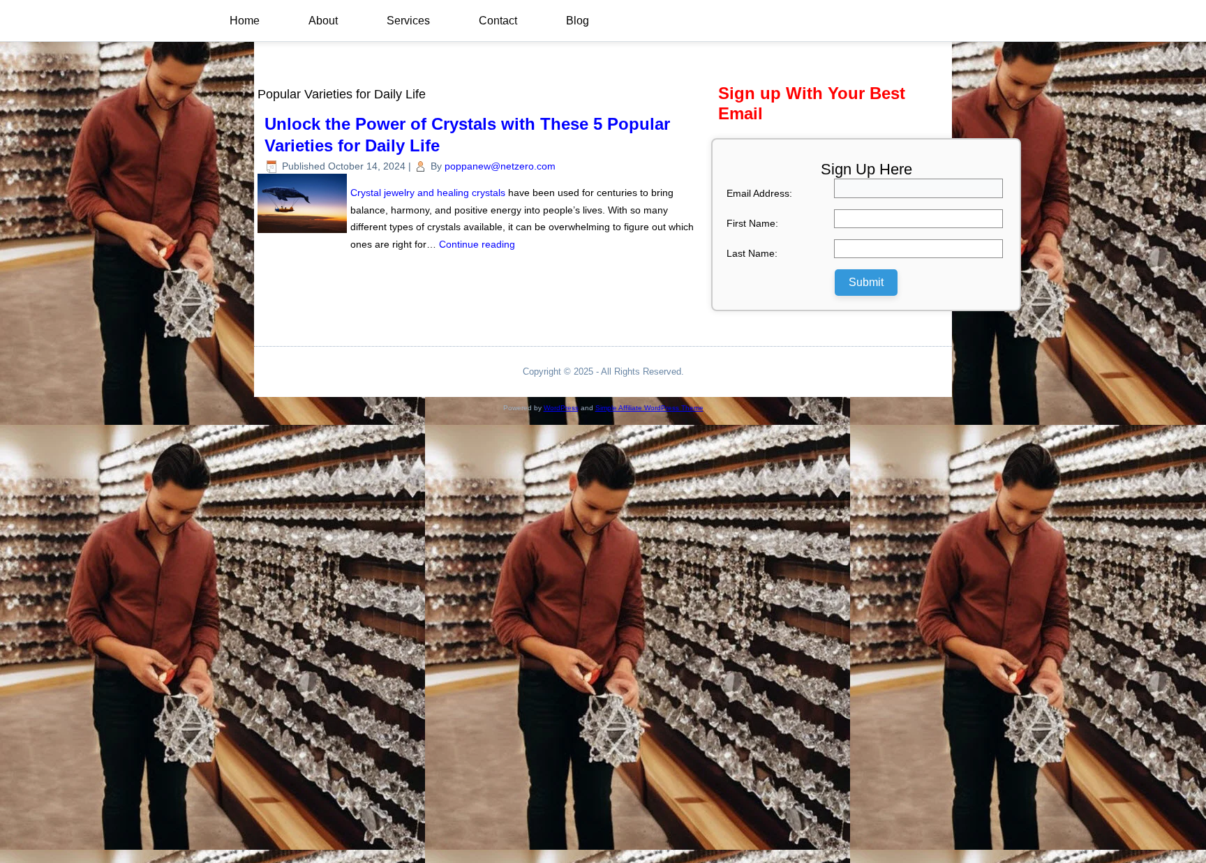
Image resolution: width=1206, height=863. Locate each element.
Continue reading (477, 244)
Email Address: (759, 193)
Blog (577, 21)
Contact (498, 21)
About (323, 21)
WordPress (561, 408)
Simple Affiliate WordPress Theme (649, 408)
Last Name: (752, 253)
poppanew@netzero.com (500, 166)
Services (408, 21)
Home (245, 21)
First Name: (752, 223)
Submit (866, 282)
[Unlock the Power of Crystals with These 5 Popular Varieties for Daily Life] (304, 233)
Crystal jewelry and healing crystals (427, 192)
